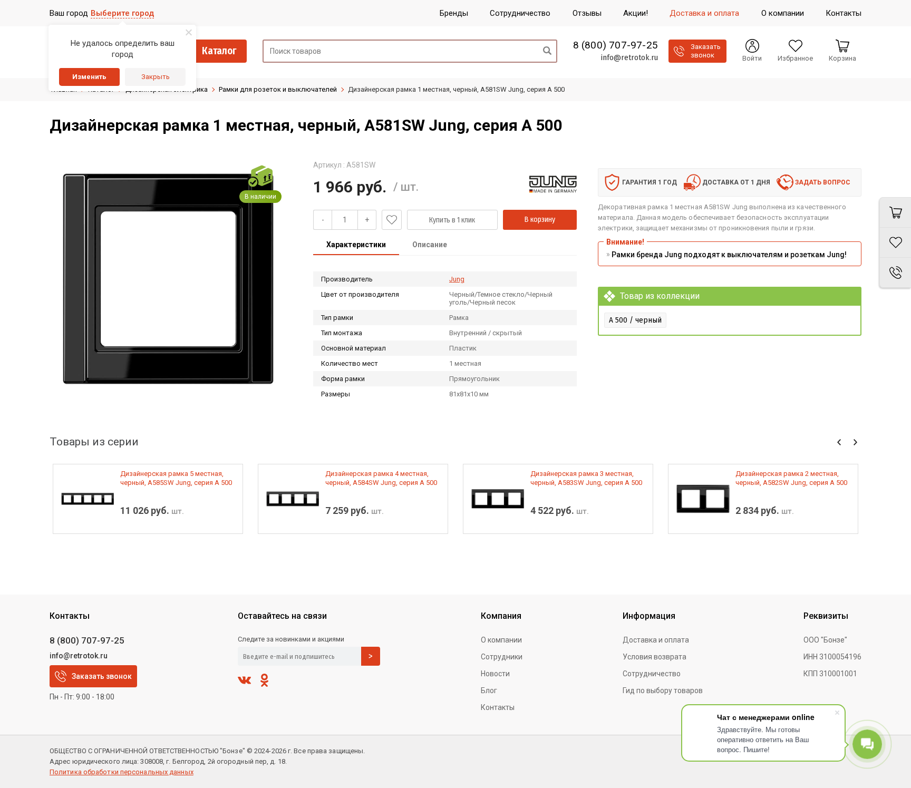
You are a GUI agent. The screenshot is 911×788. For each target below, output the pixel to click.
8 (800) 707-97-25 (615, 45)
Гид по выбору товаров (663, 690)
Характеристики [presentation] (356, 244)
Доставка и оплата (656, 640)
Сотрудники (501, 657)
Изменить (89, 77)
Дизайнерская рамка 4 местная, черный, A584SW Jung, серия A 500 (381, 478)
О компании (501, 640)
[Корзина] (895, 212)
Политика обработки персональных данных (121, 772)
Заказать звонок (102, 676)
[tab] (356, 245)
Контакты (498, 707)
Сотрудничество (652, 673)
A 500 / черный (635, 320)
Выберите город (122, 13)
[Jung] (553, 184)
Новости (495, 673)
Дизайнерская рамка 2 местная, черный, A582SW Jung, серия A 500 (791, 478)
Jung (456, 279)
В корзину (540, 219)
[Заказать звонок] (895, 273)
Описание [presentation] (429, 244)
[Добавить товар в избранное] (391, 220)
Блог (489, 690)
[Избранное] (895, 243)
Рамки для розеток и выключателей (278, 89)
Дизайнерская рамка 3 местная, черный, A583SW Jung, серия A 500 (586, 478)
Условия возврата (654, 657)
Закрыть (155, 77)
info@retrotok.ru (629, 57)
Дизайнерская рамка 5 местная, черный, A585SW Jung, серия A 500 (176, 478)
